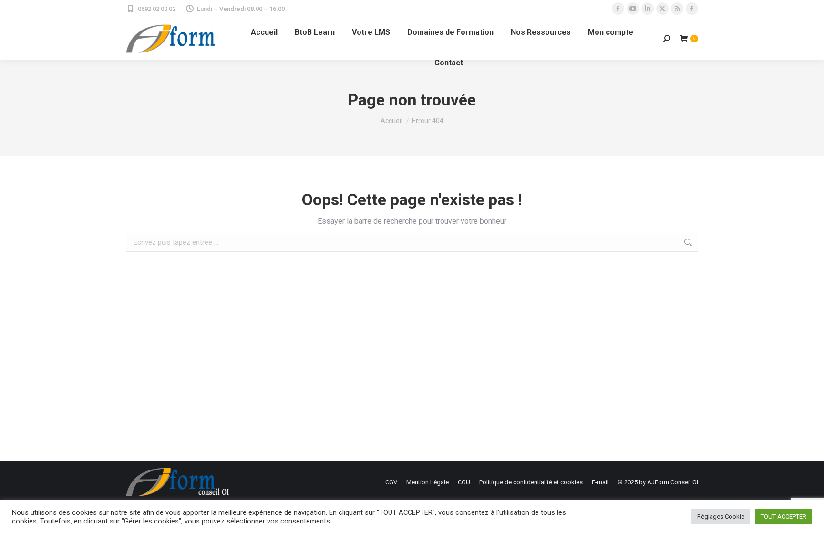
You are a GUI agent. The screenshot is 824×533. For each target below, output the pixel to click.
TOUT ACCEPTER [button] (783, 516)
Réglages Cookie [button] (720, 516)
